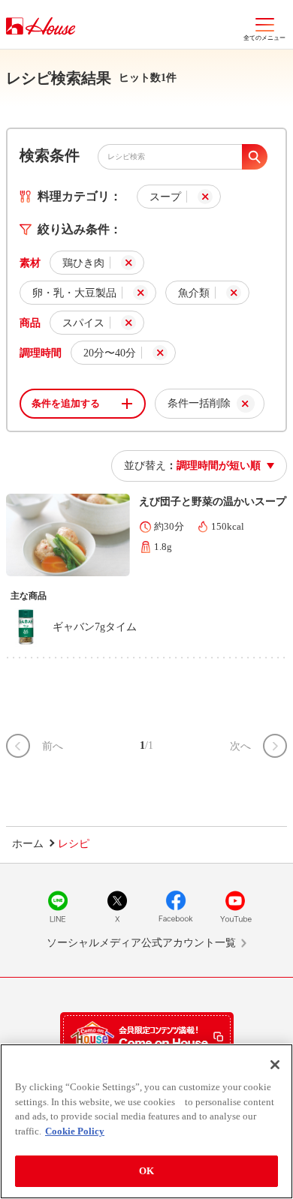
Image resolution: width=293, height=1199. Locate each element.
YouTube (235, 906)
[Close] (274, 1064)
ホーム (28, 843)
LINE (58, 906)
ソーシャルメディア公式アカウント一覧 (141, 942)
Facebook (176, 906)
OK (146, 1170)
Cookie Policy (74, 1131)
